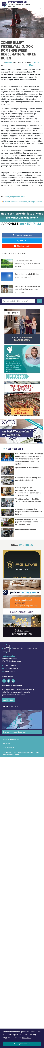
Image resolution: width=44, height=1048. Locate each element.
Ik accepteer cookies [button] (22, 1044)
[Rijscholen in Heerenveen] (7, 532)
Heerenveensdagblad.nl (18, 2)
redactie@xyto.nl (11, 669)
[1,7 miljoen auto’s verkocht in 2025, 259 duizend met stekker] (7, 502)
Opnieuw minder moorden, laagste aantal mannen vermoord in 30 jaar (28, 511)
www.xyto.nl (10, 672)
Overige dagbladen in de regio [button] (15, 732)
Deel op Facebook (24, 235)
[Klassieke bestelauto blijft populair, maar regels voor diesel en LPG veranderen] (7, 522)
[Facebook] (4, 681)
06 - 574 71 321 (31, 223)
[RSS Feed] (13, 681)
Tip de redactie (24, 246)
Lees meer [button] (26, 1038)
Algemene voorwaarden (11, 739)
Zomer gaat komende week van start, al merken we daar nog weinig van (27, 289)
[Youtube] (8, 681)
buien (23, 197)
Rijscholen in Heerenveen (25, 529)
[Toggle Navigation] (40, 4)
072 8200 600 (10, 665)
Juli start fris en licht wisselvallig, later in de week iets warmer (28, 264)
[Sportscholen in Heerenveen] (7, 470)
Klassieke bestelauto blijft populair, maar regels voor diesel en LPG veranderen (28, 521)
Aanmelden (8, 700)
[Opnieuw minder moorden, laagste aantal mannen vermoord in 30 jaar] (7, 512)
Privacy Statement (9, 747)
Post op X (23, 241)
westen (6, 197)
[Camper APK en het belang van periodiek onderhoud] (7, 480)
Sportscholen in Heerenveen (27, 467)
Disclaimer (6, 743)
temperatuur (15, 197)
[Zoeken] (39, 301)
